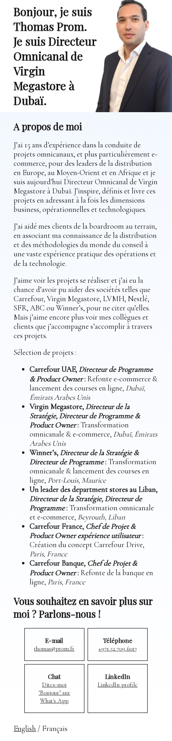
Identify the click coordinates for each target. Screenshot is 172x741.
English (25, 728)
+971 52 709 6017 (117, 648)
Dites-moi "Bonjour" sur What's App (54, 692)
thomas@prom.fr (54, 648)
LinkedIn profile (118, 684)
